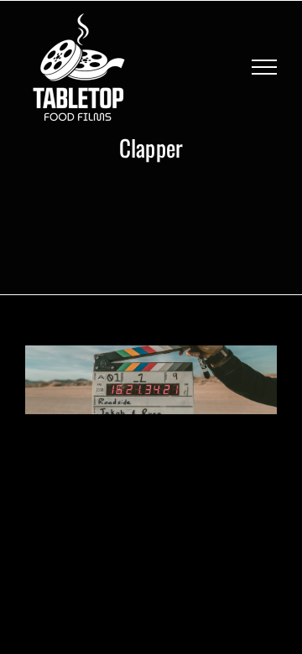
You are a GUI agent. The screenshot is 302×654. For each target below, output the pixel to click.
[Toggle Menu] (264, 67)
